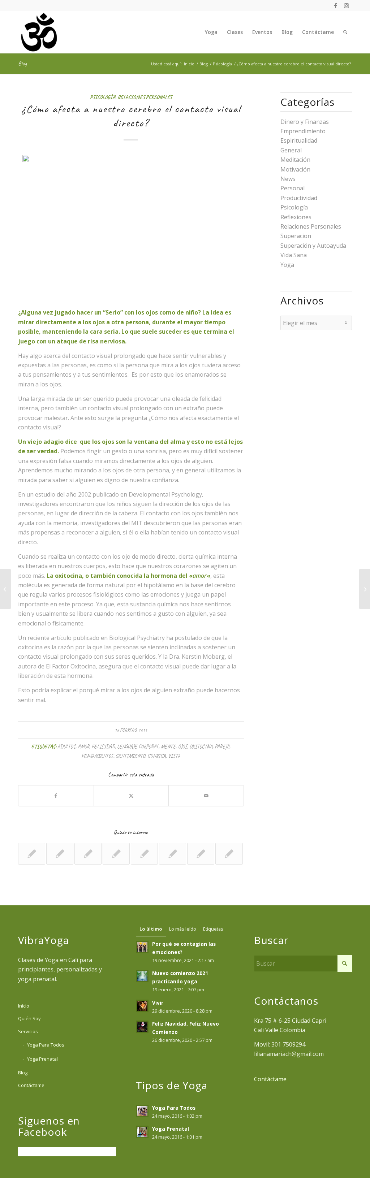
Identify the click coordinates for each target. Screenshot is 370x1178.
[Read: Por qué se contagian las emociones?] (142, 946)
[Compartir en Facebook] (56, 795)
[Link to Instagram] (346, 5)
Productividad (298, 198)
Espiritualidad (298, 140)
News (288, 179)
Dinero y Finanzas (304, 122)
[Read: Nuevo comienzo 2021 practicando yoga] (142, 976)
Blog (22, 63)
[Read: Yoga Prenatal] (142, 1131)
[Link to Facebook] (335, 5)
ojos (182, 746)
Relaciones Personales (144, 97)
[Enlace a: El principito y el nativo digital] (116, 854)
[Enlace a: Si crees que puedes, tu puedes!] (228, 854)
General (291, 150)
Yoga (287, 265)
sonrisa (156, 756)
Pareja (222, 746)
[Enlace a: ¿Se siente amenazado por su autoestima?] (31, 854)
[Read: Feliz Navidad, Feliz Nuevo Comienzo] (142, 1026)
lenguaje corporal (138, 746)
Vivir (157, 1002)
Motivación (295, 169)
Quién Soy (29, 1018)
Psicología (102, 97)
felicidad (103, 746)
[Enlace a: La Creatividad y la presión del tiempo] (59, 854)
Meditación (295, 160)
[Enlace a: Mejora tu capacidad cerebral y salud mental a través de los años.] (172, 854)
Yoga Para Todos (45, 1044)
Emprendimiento (303, 131)
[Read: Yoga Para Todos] (142, 1110)
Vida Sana (293, 255)
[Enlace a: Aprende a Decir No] (200, 854)
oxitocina (200, 746)
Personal (292, 188)
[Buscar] (345, 32)
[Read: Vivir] (142, 1005)
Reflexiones (295, 217)
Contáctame (31, 1085)
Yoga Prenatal (42, 1059)
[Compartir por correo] (206, 795)
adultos (66, 746)
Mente (168, 746)
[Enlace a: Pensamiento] (144, 854)
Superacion (295, 236)
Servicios (28, 1031)
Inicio (23, 1005)
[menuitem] (211, 32)
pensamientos (97, 756)
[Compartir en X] (131, 795)
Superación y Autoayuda (313, 246)
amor (83, 746)
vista (174, 756)
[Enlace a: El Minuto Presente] (88, 854)
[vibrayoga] (39, 32)
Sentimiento (130, 756)
